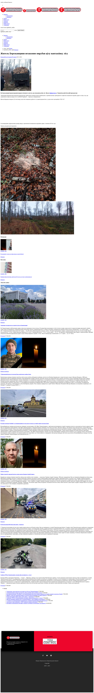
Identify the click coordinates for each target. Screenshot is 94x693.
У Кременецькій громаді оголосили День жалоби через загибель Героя (16, 374)
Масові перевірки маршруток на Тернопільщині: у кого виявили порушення (25, 599)
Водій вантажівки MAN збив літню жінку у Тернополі (12, 524)
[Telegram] (51, 655)
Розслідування (8, 57)
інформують (53, 93)
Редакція (14, 57)
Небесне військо (5, 371)
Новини (3, 57)
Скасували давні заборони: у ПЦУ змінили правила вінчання (21, 602)
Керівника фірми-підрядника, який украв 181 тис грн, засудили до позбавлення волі (16, 276)
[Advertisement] (45, 111)
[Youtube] (47, 655)
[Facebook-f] (43, 655)
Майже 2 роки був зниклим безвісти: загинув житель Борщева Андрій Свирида (17, 474)
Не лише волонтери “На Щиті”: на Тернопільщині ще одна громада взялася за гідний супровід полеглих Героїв (25, 423)
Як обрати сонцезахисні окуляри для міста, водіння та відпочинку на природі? (26, 603)
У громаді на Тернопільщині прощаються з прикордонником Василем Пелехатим (26, 600)
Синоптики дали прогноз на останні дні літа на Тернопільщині (14, 325)
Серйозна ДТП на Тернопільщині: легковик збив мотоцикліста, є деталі (16, 574)
